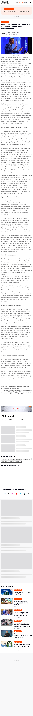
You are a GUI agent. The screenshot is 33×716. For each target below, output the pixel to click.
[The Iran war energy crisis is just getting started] (6, 592)
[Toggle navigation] (30, 2)
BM (17, 2)
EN (19, 2)
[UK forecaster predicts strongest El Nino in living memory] (6, 601)
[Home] (5, 2)
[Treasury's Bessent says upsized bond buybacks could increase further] (6, 612)
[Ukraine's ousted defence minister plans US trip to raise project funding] (6, 633)
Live (25, 2)
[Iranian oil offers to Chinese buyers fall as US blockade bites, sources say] (6, 644)
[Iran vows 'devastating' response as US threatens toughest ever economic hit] (6, 622)
